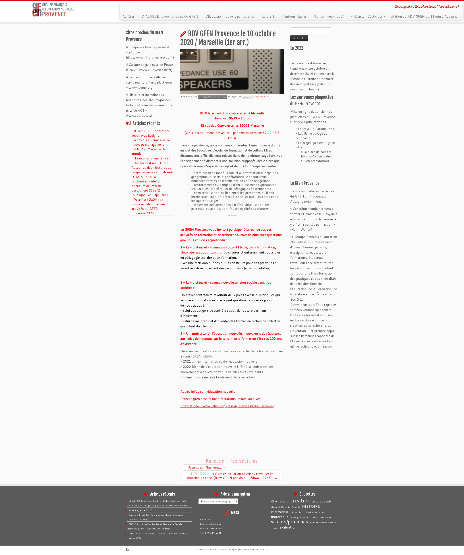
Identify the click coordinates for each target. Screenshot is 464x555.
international (305, 512)
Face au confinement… (203, 467)
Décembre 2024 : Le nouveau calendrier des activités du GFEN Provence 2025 (148, 206)
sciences (314, 517)
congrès (285, 501)
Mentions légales (294, 16)
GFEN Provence (211, 549)
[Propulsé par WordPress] (233, 549)
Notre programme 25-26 (152, 158)
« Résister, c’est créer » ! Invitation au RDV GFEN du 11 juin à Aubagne (404, 16)
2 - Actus (222, 96)
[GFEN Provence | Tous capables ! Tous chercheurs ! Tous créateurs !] (53, 10)
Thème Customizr (260, 549)
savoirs (306, 517)
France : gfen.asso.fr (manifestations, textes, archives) (221, 398)
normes (292, 517)
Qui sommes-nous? (329, 16)
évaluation (288, 527)
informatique (279, 512)
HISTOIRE (311, 506)
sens (322, 517)
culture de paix (321, 501)
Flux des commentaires (211, 528)
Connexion (205, 519)
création (300, 500)
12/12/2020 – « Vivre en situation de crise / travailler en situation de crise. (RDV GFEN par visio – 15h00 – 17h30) (232, 475)
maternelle (280, 516)
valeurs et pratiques (318, 522)
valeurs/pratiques (289, 521)
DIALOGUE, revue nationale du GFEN (170, 16)
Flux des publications (210, 524)
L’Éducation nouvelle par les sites (230, 16)
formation (296, 507)
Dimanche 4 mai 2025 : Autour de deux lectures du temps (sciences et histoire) (151, 167)
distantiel (247, 96)
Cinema (276, 501)
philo (299, 517)
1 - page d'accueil (207, 96)
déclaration (286, 507)
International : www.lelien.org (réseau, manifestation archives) (227, 406)
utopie (328, 517)
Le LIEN (268, 16)
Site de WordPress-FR (210, 533)
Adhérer (128, 16)
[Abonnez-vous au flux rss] (128, 550)
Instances (293, 512)
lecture (322, 512)
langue (315, 512)
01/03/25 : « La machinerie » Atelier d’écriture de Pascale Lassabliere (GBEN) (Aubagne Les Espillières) (150, 185)
